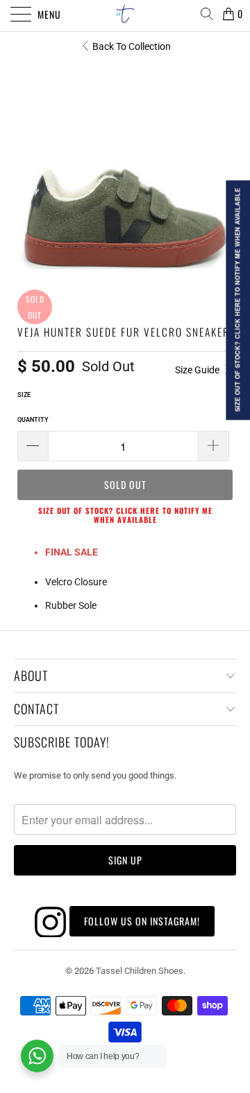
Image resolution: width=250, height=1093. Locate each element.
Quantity (33, 419)
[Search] (206, 14)
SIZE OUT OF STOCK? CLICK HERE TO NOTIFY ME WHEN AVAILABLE (125, 515)
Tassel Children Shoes (139, 971)
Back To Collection (131, 46)
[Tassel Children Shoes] (125, 14)
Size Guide (198, 369)
